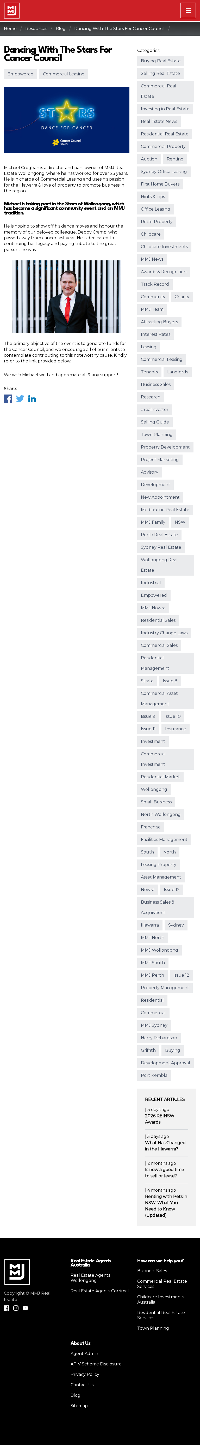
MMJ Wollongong (159, 950)
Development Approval (165, 1062)
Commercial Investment (153, 759)
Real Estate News (159, 121)
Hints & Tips (153, 196)
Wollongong (154, 789)
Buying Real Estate (161, 60)
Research (150, 397)
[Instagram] (15, 1308)
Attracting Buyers (159, 321)
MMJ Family (153, 522)
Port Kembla (154, 1075)
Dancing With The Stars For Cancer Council (119, 28)
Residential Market (160, 776)
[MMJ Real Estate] (12, 11)
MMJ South (153, 962)
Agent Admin (84, 1353)
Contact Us (82, 1384)
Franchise (151, 827)
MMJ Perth (152, 975)
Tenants (149, 371)
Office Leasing (155, 209)
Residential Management (155, 663)
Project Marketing (160, 459)
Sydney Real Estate (161, 547)
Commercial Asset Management (159, 698)
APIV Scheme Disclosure (96, 1364)
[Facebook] (8, 398)
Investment (153, 741)
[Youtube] (25, 1308)
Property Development (165, 447)
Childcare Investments (164, 246)
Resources (36, 28)
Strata (147, 680)
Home (10, 28)
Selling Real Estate (160, 73)
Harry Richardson (159, 1037)
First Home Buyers (160, 184)
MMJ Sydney (154, 1025)
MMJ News (152, 259)
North (169, 852)
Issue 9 (148, 716)
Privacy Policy (85, 1374)
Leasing (149, 346)
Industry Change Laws (164, 632)
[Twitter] (20, 398)
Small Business (156, 801)
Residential (152, 1000)
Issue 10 (173, 716)
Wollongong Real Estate (159, 565)
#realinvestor (154, 409)
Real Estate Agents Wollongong (90, 1278)
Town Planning (157, 434)
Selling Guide (155, 422)
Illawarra (150, 925)
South (147, 852)
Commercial (153, 1012)
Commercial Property (163, 146)
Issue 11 (148, 728)
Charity (182, 296)
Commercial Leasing (64, 73)
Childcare (151, 234)
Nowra (147, 889)
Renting (175, 159)
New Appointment (160, 497)
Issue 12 (172, 889)
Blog (61, 28)
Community (153, 296)
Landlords (177, 371)
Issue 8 (170, 680)
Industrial (151, 582)
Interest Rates (155, 334)
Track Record (155, 284)
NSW (180, 522)
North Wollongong (161, 814)
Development (155, 484)
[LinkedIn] (32, 398)
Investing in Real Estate (165, 108)
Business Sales (156, 384)
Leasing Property (158, 864)
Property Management (165, 987)
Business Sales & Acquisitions (157, 907)
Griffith (148, 1050)
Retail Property (157, 221)
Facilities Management (164, 839)
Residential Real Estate (165, 134)
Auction (149, 159)
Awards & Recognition (163, 271)
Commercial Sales (159, 645)
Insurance (175, 728)
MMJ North (152, 937)
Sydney (176, 925)
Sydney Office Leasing (164, 171)
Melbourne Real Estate (165, 509)
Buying (172, 1050)
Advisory (149, 472)
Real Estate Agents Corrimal (100, 1290)
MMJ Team (152, 309)
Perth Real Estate (159, 534)
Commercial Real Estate (158, 91)
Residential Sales (158, 620)
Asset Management (161, 877)
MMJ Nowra (153, 607)
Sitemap (79, 1405)
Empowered (21, 73)
